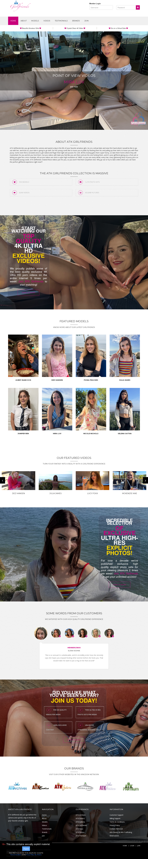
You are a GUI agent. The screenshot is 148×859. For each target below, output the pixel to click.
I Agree (26, 848)
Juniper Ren (23, 434)
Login (132, 845)
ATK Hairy (79, 829)
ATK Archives (81, 815)
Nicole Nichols (90, 434)
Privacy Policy (115, 825)
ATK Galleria (80, 822)
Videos (46, 21)
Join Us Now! (28, 292)
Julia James (124, 380)
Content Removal (116, 829)
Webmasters (114, 836)
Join (86, 21)
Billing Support (115, 818)
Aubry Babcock (23, 380)
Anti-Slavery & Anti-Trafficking (121, 832)
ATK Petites (80, 832)
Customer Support (116, 815)
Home (13, 21)
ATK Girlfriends (81, 825)
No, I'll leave (38, 855)
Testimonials (61, 21)
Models (35, 21)
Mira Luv (57, 434)
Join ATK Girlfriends (30, 281)
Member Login (95, 3)
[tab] (40, 633)
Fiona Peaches (91, 380)
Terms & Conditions (117, 822)
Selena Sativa (125, 434)
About (24, 21)
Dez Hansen (57, 380)
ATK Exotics (80, 818)
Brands (76, 21)
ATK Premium (81, 836)
